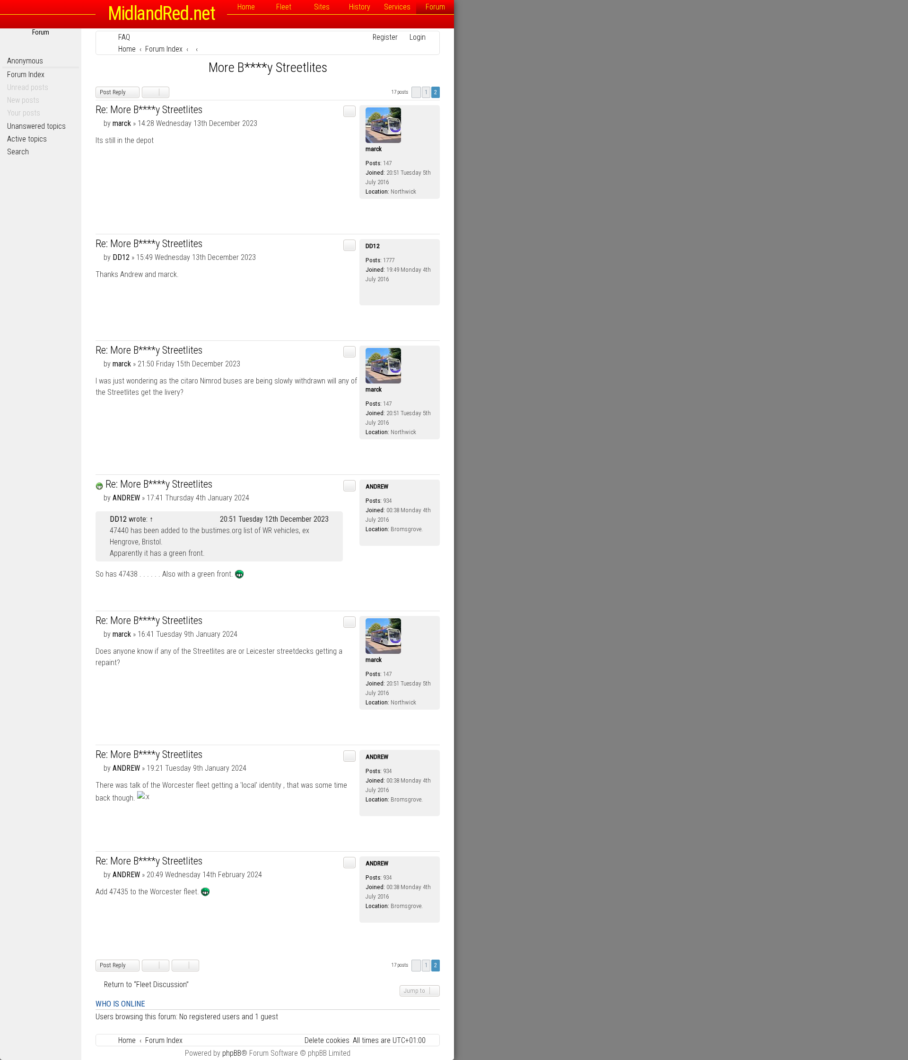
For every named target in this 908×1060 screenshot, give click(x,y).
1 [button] (426, 92)
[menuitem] (120, 37)
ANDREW (377, 486)
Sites (322, 6)
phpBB (231, 1053)
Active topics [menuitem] (27, 138)
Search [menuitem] (18, 151)
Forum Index (25, 74)
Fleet (283, 6)
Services (397, 6)
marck (374, 148)
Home (246, 6)
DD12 (373, 245)
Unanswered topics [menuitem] (36, 126)
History (359, 6)
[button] (416, 92)
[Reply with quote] (349, 111)
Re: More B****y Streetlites (149, 110)
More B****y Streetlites (268, 67)
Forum (435, 6)
